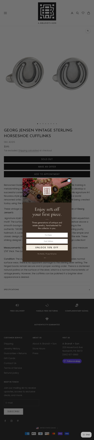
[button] (47, 256)
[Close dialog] (69, 180)
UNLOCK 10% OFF (47, 247)
